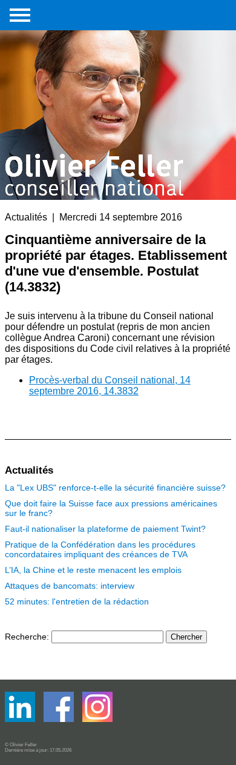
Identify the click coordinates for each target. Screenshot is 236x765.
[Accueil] (95, 98)
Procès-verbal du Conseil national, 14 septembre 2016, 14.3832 (110, 385)
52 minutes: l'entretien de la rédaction (77, 601)
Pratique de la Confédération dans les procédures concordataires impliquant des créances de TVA (100, 549)
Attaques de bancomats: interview (69, 586)
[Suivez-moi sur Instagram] (97, 719)
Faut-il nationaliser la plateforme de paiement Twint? (105, 529)
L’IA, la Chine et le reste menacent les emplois (93, 570)
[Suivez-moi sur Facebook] (21, 719)
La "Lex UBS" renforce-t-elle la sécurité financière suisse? (115, 487)
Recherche (26, 636)
